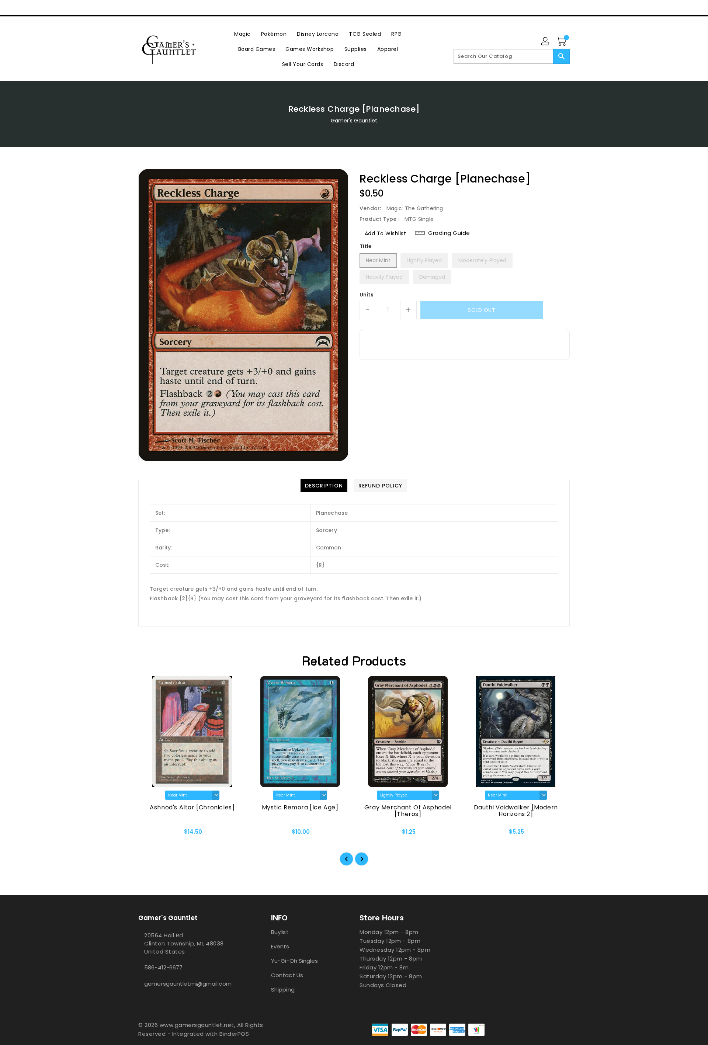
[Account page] (545, 41)
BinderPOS (234, 1034)
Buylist (280, 932)
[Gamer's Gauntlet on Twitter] (142, 7)
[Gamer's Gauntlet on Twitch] (184, 7)
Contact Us (287, 975)
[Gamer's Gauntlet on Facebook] (127, 7)
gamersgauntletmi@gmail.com (188, 983)
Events (280, 946)
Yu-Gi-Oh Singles (294, 961)
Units (367, 294)
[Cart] (562, 41)
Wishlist (561, 7)
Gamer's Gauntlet (354, 120)
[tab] (324, 485)
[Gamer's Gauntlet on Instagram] (156, 7)
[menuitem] (242, 33)
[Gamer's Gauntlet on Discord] (170, 7)
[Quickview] (150, 834)
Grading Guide (449, 233)
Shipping (283, 989)
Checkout (526, 7)
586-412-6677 (163, 967)
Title (366, 246)
